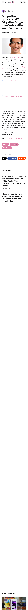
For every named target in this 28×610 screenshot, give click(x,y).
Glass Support (18, 138)
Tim (8, 10)
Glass (6, 144)
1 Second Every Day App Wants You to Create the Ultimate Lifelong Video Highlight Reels (12, 197)
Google (15, 144)
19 (5, 32)
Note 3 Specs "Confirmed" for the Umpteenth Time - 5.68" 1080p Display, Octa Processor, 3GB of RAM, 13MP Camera (14, 181)
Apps (5, 599)
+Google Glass (9, 138)
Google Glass (7, 148)
